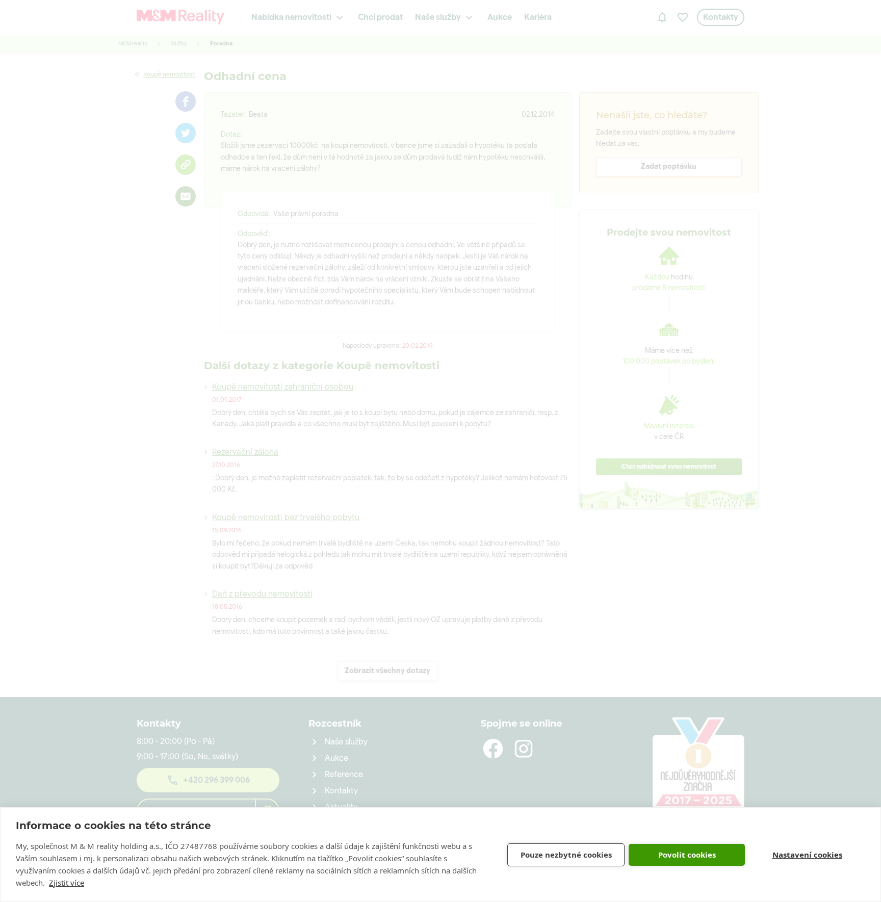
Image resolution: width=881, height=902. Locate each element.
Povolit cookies (687, 854)
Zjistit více (66, 883)
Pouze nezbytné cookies (566, 854)
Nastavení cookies (807, 854)
